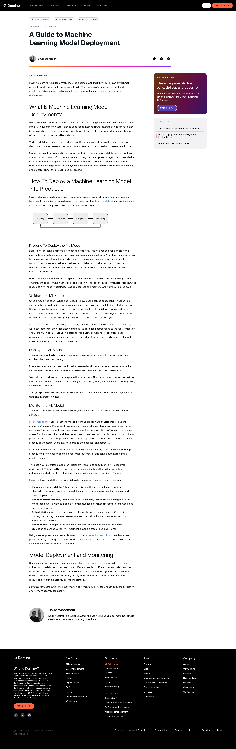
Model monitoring (39, 421)
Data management (75, 668)
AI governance (73, 682)
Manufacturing (112, 686)
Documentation (151, 687)
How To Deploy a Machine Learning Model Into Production (177, 135)
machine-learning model (87, 563)
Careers (187, 673)
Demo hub (149, 696)
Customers (188, 687)
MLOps (69, 678)
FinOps (69, 687)
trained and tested (43, 157)
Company (102, 5)
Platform (55, 5)
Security (206, 730)
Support (148, 692)
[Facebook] (154, 58)
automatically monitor (98, 535)
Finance (108, 672)
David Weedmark (47, 58)
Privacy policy (161, 730)
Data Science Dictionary (155, 682)
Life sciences (111, 668)
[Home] (11, 5)
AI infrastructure (73, 664)
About (186, 664)
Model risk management (116, 711)
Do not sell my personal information (131, 730)
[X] (16, 715)
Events (147, 664)
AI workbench (72, 673)
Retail (107, 682)
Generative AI (111, 698)
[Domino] (34, 657)
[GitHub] (29, 715)
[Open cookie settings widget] (4, 744)
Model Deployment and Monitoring (174, 143)
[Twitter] (161, 58)
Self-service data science (117, 707)
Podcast (148, 673)
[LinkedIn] (168, 58)
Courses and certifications (156, 678)
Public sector (111, 677)
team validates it (104, 201)
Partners (187, 682)
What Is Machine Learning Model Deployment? (179, 128)
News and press (191, 678)
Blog (146, 668)
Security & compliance (76, 696)
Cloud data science (114, 716)
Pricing (69, 692)
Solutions (71, 5)
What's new (71, 701)
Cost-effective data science (118, 702)
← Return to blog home (38, 75)
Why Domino (36, 5)
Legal (219, 730)
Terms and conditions (184, 730)
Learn (87, 5)
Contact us (188, 692)
